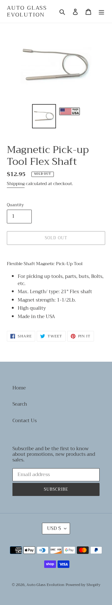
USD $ (54, 528)
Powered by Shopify (83, 585)
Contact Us (24, 421)
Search (19, 404)
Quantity (15, 205)
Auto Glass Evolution (27, 11)
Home (19, 388)
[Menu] (101, 11)
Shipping (16, 183)
